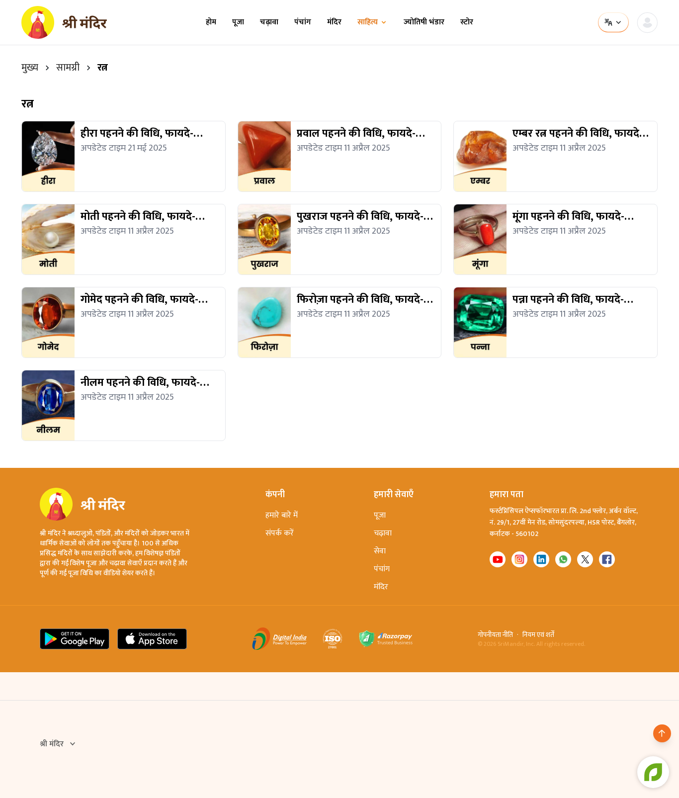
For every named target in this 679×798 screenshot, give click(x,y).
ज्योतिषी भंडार (424, 22)
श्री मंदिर (52, 744)
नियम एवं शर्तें (538, 635)
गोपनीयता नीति (495, 635)
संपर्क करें (279, 533)
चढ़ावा (269, 22)
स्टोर (466, 22)
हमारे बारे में (281, 515)
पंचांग (302, 22)
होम (211, 22)
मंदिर (334, 22)
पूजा (238, 22)
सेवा (380, 551)
